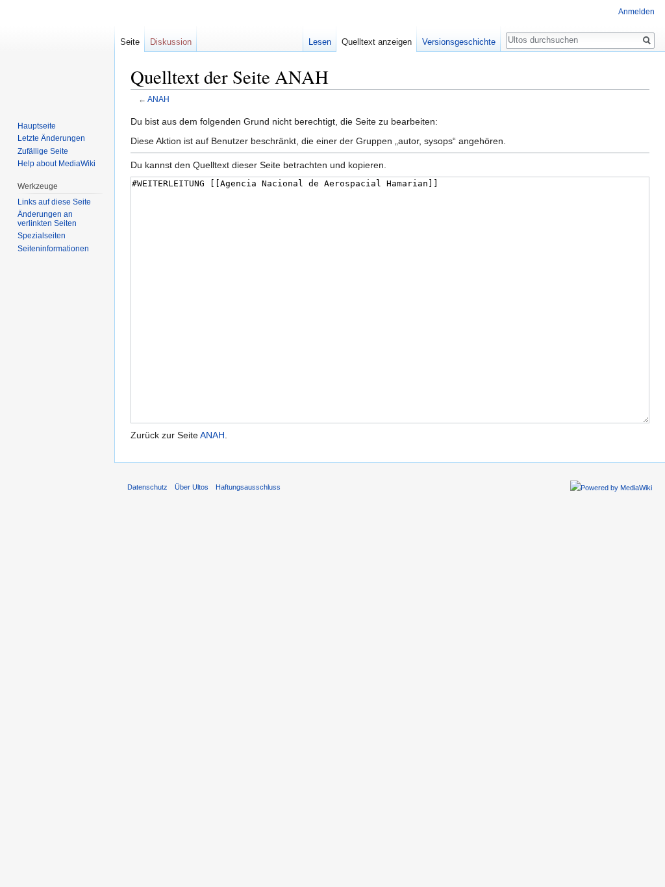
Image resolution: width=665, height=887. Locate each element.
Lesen (319, 42)
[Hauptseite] (57, 52)
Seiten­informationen (53, 248)
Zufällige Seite (43, 151)
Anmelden (636, 11)
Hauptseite (37, 126)
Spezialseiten (42, 235)
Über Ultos (191, 487)
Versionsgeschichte (459, 42)
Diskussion (171, 42)
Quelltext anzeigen (377, 42)
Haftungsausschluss (248, 487)
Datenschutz (147, 487)
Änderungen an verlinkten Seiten (47, 219)
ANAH (158, 99)
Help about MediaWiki (56, 163)
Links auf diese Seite (54, 201)
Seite (130, 42)
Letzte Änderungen (51, 138)
